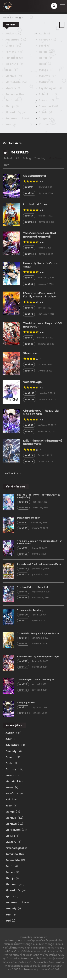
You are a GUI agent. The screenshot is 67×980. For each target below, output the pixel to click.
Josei (11, 70)
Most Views (55, 158)
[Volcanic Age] (11, 392)
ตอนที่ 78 (29, 461)
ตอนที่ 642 (23, 502)
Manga (45, 70)
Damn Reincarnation (28, 517)
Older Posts (14, 473)
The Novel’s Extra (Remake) (32, 587)
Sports (45, 112)
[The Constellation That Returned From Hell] (11, 243)
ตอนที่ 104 (29, 222)
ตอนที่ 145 (29, 247)
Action (13, 33)
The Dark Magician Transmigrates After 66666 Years (39, 542)
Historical (14, 58)
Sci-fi (11, 100)
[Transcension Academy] (8, 617)
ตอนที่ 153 (23, 548)
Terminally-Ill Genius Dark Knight (35, 679)
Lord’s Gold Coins (35, 204)
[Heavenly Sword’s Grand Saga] (11, 273)
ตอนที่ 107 (29, 187)
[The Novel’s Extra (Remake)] (8, 594)
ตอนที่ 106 (29, 193)
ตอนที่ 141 (23, 597)
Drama (13, 45)
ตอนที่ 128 (23, 614)
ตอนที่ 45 (29, 425)
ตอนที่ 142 (23, 591)
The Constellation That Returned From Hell (39, 234)
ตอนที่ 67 (29, 370)
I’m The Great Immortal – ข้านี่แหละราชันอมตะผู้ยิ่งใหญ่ (38, 496)
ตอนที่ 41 (28, 337)
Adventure (15, 39)
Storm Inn (30, 353)
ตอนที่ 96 (23, 643)
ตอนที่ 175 (23, 661)
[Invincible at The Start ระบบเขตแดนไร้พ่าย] (8, 571)
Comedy (47, 39)
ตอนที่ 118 (23, 568)
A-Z (17, 158)
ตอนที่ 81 (22, 522)
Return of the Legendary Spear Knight (38, 656)
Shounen (48, 106)
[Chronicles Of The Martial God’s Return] (11, 420)
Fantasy (14, 51)
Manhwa (47, 76)
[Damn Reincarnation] (8, 524)
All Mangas (18, 17)
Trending (39, 158)
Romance (15, 94)
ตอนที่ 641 (23, 507)
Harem (45, 51)
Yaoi (10, 124)
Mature (45, 82)
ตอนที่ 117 (23, 574)
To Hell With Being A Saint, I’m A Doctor (38, 633)
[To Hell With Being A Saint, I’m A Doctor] (8, 640)
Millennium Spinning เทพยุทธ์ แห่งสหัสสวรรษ (42, 442)
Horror (45, 58)
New (6, 164)
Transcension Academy (30, 610)
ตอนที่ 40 (29, 277)
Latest (8, 158)
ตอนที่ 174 (23, 666)
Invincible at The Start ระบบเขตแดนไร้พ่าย (39, 564)
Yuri (43, 124)
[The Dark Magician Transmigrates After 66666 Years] (8, 547)
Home (6, 17)
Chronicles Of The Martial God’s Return (41, 412)
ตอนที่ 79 (29, 314)
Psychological (50, 88)
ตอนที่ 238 (29, 393)
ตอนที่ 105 (29, 215)
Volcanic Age (32, 382)
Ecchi (44, 45)
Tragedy (46, 118)
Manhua (14, 76)
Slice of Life (15, 112)
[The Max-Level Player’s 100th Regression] (11, 333)
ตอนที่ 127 (23, 620)
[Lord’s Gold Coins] (11, 214)
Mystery (13, 88)
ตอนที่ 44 (29, 431)
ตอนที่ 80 (29, 307)
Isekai (44, 64)
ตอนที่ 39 (29, 284)
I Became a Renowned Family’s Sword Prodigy (39, 294)
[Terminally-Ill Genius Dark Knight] (8, 686)
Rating (27, 158)
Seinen (46, 100)
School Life (48, 94)
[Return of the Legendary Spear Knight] (8, 663)
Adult (44, 33)
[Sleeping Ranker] (11, 185)
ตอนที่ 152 (23, 553)
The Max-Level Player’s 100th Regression (43, 325)
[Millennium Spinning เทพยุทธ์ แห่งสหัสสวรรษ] (11, 450)
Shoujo (12, 106)
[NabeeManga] (8, 6)
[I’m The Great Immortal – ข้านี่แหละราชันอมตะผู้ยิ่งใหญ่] (8, 501)
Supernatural (17, 118)
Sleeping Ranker (34, 176)
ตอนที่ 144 (29, 254)
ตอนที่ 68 (29, 364)
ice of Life (14, 64)
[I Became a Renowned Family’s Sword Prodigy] (11, 303)
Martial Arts (16, 82)
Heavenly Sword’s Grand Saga (40, 265)
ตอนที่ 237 (29, 399)
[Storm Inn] (11, 363)
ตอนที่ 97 (23, 638)
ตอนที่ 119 (23, 684)
